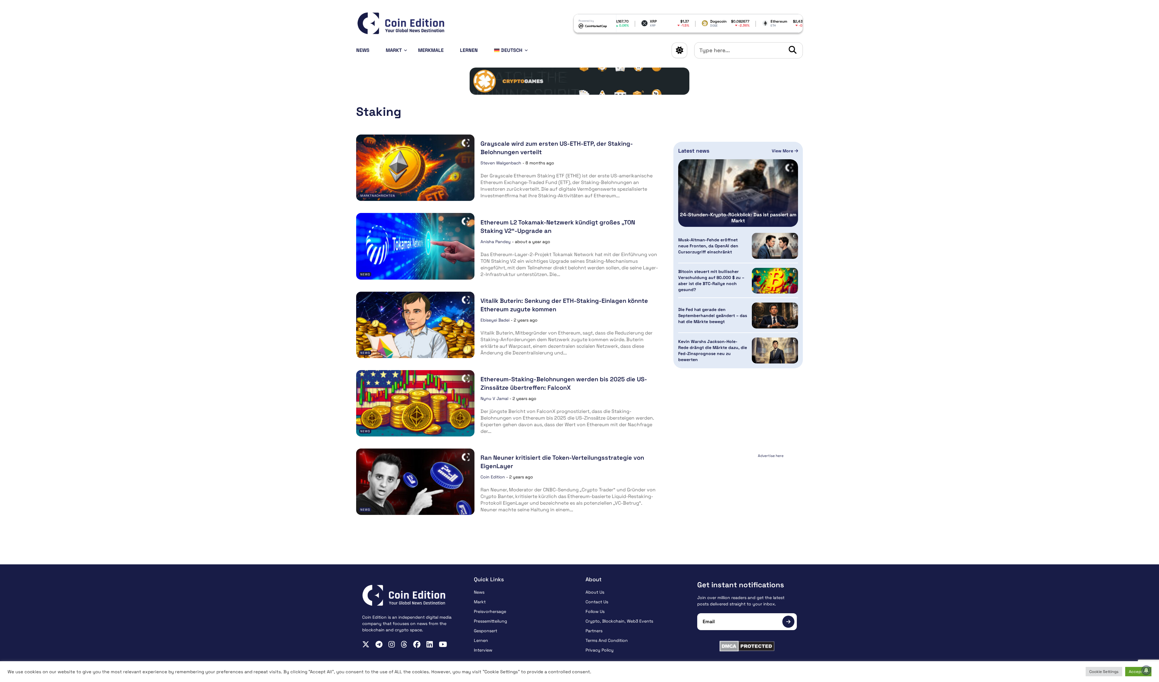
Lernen (469, 50)
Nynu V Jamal (494, 398)
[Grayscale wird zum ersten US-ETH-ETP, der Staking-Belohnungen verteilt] (415, 168)
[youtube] (443, 644)
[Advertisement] (738, 497)
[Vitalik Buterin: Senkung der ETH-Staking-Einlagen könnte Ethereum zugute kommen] (415, 325)
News (362, 50)
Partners (594, 630)
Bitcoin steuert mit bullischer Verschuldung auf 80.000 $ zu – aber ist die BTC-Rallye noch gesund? (711, 280)
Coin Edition (493, 477)
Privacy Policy (600, 650)
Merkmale (431, 50)
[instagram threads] (404, 644)
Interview (483, 650)
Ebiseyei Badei (495, 320)
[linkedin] (429, 644)
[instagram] (391, 644)
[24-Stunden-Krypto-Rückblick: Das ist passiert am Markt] (738, 193)
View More (783, 151)
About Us (595, 592)
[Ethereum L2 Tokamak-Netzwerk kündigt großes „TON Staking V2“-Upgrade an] (415, 246)
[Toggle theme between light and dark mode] (679, 50)
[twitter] (365, 644)
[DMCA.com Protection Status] (747, 646)
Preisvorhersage (490, 611)
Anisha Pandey (496, 241)
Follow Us (595, 611)
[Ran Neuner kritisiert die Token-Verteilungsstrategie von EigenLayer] (415, 482)
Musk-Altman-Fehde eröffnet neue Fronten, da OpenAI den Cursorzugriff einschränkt (708, 246)
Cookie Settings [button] (1104, 671)
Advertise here (771, 455)
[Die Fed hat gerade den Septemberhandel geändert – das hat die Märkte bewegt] (775, 315)
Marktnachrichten (377, 196)
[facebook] (416, 644)
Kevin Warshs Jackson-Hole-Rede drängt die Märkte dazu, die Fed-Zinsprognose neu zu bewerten (712, 350)
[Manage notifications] (1146, 670)
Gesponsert (485, 630)
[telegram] (378, 644)
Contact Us (597, 601)
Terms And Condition (607, 640)
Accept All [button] (1138, 671)
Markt (394, 50)
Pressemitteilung (490, 621)
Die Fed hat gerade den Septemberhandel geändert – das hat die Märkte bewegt (712, 315)
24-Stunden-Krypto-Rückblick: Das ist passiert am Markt (738, 218)
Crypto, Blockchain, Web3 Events (619, 621)
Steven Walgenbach (501, 163)
